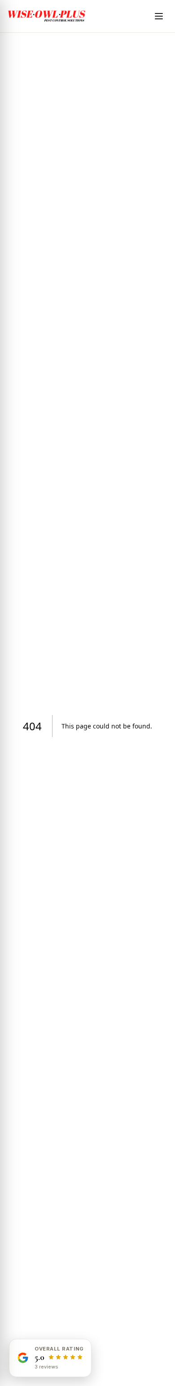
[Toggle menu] (159, 16)
